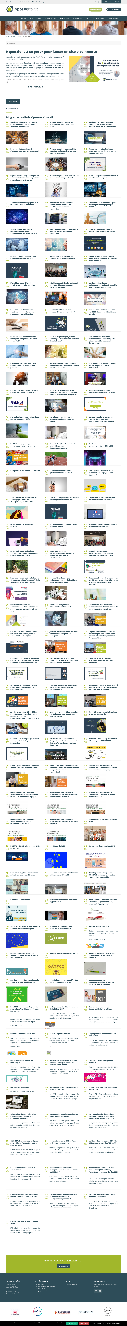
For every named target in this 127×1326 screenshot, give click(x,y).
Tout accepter (72, 1323)
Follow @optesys (12, 108)
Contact (40, 1292)
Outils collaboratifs (72, 1284)
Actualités (19, 36)
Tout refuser (84, 1323)
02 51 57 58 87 (114, 9)
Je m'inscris (63, 1266)
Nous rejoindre (95, 10)
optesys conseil (10, 36)
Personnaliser (96, 1323)
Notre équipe (42, 1288)
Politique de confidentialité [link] (111, 1323)
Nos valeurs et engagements (46, 1286)
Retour (13, 101)
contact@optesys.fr (40, 2)
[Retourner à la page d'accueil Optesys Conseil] (23, 12)
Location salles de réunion (111, 2)
